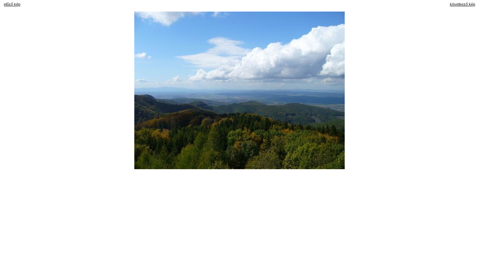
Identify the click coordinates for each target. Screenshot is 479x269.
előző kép (12, 4)
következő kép (462, 4)
